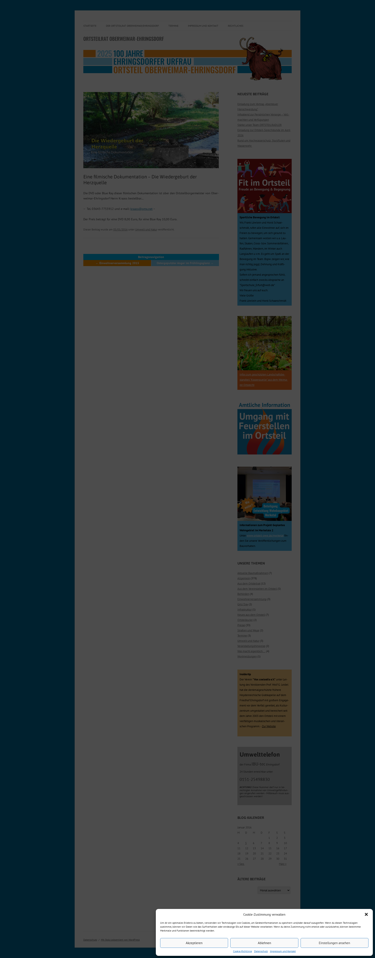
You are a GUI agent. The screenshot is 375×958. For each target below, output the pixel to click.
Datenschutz (261, 951)
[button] (366, 914)
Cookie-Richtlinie (242, 951)
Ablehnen (264, 943)
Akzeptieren (194, 943)
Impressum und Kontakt (283, 951)
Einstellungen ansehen (334, 943)
